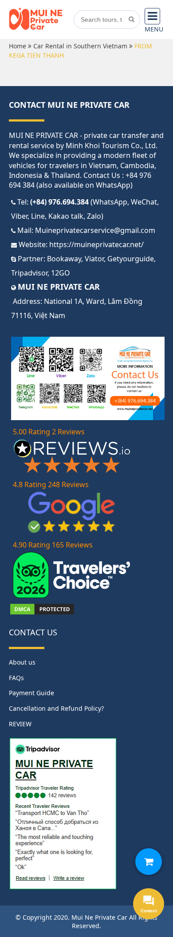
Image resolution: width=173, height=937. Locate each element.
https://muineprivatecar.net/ (96, 244)
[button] (148, 861)
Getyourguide (130, 259)
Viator (94, 259)
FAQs (16, 677)
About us (22, 662)
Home (17, 46)
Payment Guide (31, 693)
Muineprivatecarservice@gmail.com (95, 230)
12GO (60, 273)
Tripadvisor (29, 273)
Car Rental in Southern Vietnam (80, 46)
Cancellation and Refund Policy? (56, 708)
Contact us (33, 632)
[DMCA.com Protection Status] (42, 613)
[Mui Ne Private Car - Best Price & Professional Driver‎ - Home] (36, 28)
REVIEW (20, 724)
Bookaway (64, 259)
